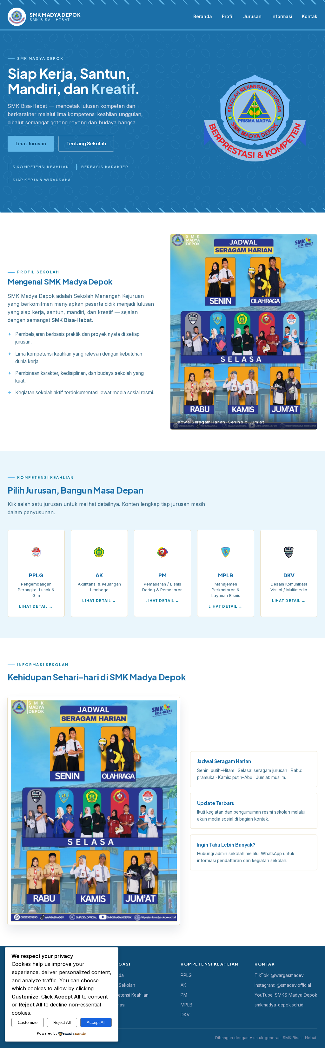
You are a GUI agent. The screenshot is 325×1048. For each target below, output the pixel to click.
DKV (185, 1014)
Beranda (202, 16)
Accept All (96, 1022)
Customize (27, 1022)
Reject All (62, 1022)
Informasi (281, 16)
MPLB (186, 1004)
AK (183, 985)
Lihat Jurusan (31, 143)
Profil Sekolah (121, 985)
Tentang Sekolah (86, 143)
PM (184, 995)
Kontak (309, 16)
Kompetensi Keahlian (128, 995)
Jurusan (252, 16)
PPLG (186, 975)
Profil (228, 16)
